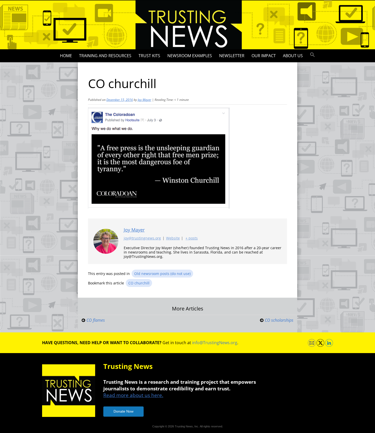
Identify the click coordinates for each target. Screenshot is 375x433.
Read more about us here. (133, 395)
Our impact (264, 55)
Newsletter (231, 55)
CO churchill (138, 283)
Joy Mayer (144, 100)
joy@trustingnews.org (142, 238)
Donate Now (123, 411)
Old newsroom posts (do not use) (162, 273)
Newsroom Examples (189, 55)
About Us (293, 55)
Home (66, 55)
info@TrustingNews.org (214, 342)
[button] (312, 55)
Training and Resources (105, 55)
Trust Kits (149, 55)
